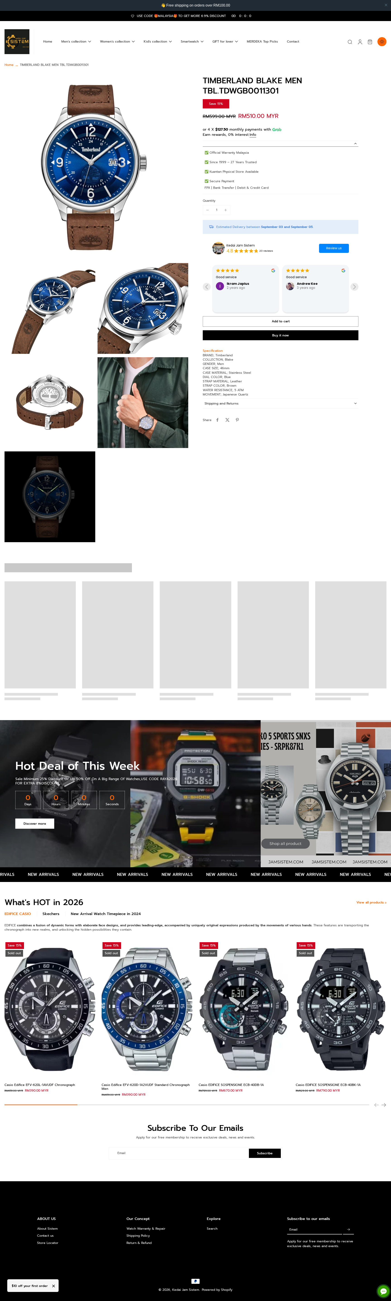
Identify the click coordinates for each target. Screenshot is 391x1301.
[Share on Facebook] (217, 420)
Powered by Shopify (217, 1289)
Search (212, 1229)
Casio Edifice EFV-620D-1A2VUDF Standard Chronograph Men (146, 1087)
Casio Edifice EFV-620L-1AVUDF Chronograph (40, 1085)
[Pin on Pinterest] (237, 420)
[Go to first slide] (354, 287)
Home (9, 64)
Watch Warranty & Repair (145, 1229)
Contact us (45, 1236)
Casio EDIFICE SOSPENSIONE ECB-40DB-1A (231, 1085)
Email (121, 1153)
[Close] (53, 1286)
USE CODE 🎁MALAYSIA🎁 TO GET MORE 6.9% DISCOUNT (194, 16)
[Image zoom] (96, 167)
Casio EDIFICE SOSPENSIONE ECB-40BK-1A (328, 1085)
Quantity (209, 200)
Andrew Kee (237, 283)
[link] (385, 903)
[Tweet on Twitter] (227, 420)
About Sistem (47, 1229)
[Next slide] (383, 1105)
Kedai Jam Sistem (240, 245)
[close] (386, 5)
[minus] (207, 210)
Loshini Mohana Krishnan (318, 302)
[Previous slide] (207, 287)
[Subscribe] (348, 1229)
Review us (334, 248)
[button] (280, 321)
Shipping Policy (138, 1236)
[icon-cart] (370, 41)
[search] (350, 41)
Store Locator (47, 1243)
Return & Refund (139, 1243)
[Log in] (360, 41)
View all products (370, 902)
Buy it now (280, 335)
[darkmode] (381, 41)
